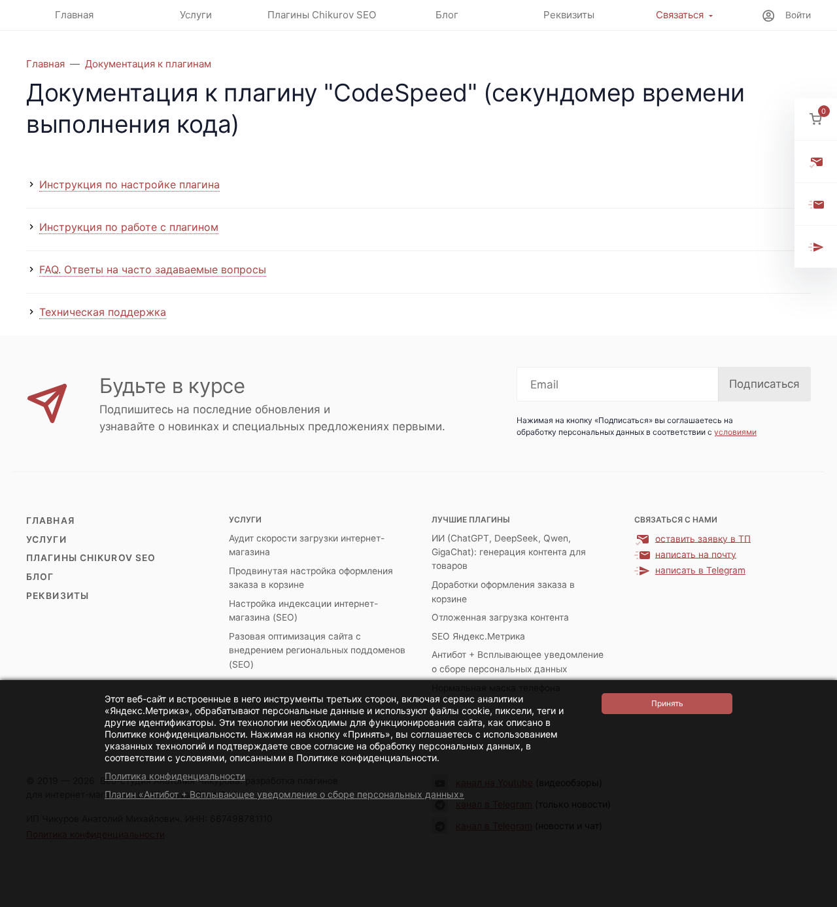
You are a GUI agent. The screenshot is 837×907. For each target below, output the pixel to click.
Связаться (680, 15)
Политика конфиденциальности (175, 775)
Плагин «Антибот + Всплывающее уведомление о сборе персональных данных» (284, 794)
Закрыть (809, 898)
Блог (40, 577)
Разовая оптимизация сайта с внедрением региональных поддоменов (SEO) (317, 650)
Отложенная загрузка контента (500, 617)
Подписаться (764, 383)
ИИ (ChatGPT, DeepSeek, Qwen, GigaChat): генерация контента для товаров (509, 552)
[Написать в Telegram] (815, 247)
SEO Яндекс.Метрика (478, 636)
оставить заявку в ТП (703, 538)
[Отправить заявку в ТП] (815, 162)
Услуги (46, 539)
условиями (735, 432)
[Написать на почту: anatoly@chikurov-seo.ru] (815, 204)
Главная (50, 520)
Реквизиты (57, 595)
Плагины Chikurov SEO (91, 558)
